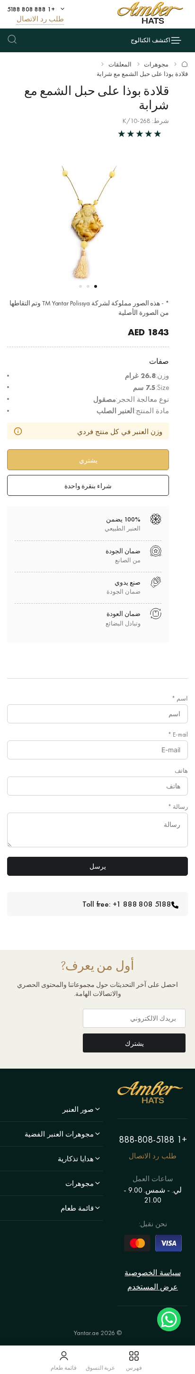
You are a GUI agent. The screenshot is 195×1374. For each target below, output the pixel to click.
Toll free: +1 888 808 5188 (126, 904)
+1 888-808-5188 (153, 1139)
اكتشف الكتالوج (150, 40)
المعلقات (120, 64)
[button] (95, 286)
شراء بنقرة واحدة (88, 486)
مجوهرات (156, 64)
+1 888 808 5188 (31, 9)
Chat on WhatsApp (169, 1319)
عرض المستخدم (152, 1287)
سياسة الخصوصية (152, 1273)
